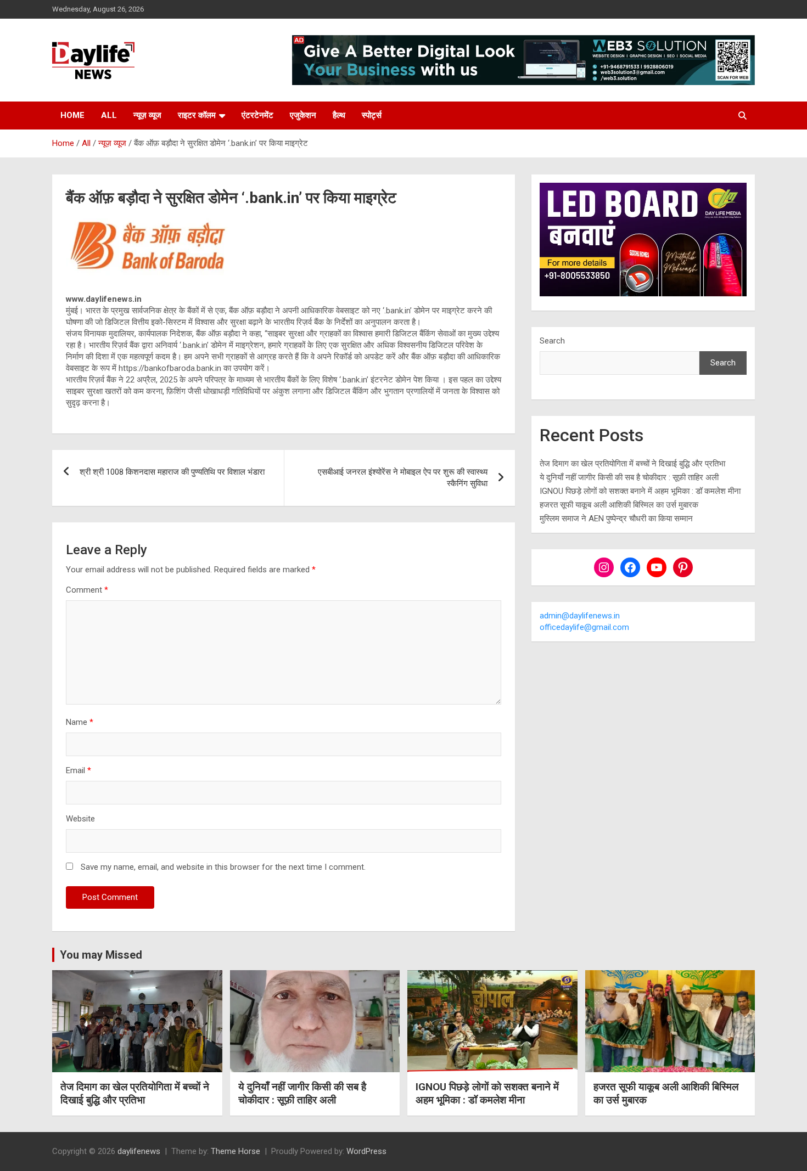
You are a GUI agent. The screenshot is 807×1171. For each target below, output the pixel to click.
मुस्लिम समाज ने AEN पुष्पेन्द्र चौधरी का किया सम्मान (616, 518)
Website (80, 819)
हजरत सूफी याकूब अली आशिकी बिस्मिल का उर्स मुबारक (619, 505)
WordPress (366, 1151)
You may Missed (101, 954)
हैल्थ (339, 115)
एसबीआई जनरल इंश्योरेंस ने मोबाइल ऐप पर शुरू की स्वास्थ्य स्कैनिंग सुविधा (402, 477)
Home (72, 115)
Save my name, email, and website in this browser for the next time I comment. (223, 867)
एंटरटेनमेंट (257, 115)
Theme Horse (235, 1151)
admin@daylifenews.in (580, 616)
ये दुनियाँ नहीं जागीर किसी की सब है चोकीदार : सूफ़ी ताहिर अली (629, 477)
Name (79, 722)
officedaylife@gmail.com (584, 627)
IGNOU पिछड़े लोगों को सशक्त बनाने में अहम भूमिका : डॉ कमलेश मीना (640, 491)
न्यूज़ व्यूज (147, 115)
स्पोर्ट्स (372, 115)
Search (552, 341)
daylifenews (138, 1151)
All (109, 115)
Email (78, 770)
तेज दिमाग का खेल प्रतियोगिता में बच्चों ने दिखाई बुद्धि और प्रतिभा (632, 464)
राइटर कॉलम (197, 115)
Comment (87, 590)
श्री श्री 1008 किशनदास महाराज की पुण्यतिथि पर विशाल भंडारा (172, 472)
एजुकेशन (303, 115)
